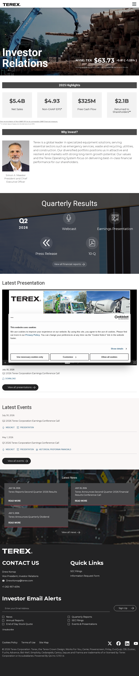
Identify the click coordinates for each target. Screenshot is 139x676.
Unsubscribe (8, 629)
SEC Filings (76, 571)
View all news (69, 532)
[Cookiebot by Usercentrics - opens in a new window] (117, 317)
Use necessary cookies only (30, 357)
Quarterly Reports (82, 617)
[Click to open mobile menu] (134, 4)
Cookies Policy (10, 642)
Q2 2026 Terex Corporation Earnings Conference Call (31, 421)
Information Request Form (84, 576)
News (9, 617)
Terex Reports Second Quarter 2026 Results (32, 492)
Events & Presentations (84, 624)
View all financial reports (67, 264)
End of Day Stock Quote (19, 624)
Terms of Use (28, 642)
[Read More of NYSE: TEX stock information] (106, 63)
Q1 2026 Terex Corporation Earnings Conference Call (30, 443)
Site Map (44, 642)
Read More (14, 501)
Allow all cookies (109, 357)
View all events (16, 461)
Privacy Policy (32, 335)
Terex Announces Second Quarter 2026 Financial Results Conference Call (102, 493)
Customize (68, 357)
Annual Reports (14, 620)
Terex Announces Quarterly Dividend (28, 517)
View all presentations (19, 387)
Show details (117, 349)
